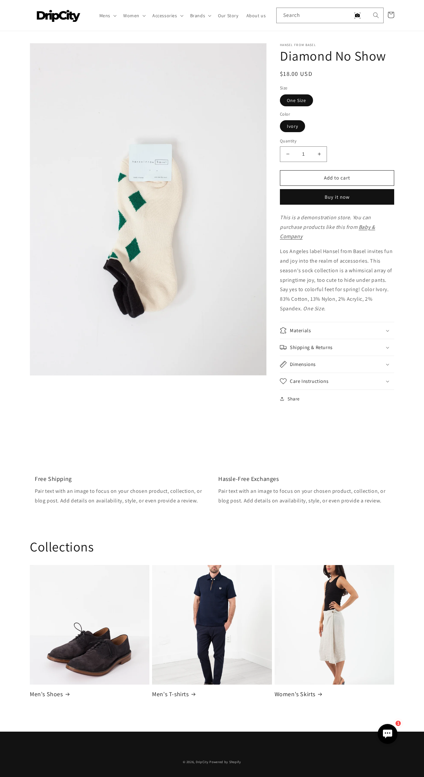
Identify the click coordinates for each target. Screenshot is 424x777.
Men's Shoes (46, 694)
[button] (107, 16)
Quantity (288, 141)
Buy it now (337, 197)
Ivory (292, 126)
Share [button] (294, 399)
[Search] (376, 15)
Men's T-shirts (170, 694)
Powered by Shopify (225, 762)
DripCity (202, 762)
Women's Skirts (295, 694)
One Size (296, 100)
